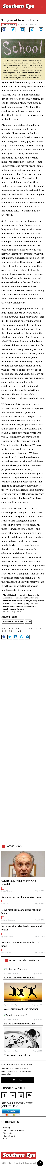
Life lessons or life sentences (19, 977)
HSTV (5, 1139)
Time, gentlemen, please (17, 1055)
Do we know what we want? (19, 1023)
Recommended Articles (23, 960)
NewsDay (6, 1128)
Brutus (28, 621)
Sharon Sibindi (8, 936)
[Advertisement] (23, 745)
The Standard (8, 1133)
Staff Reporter (8, 891)
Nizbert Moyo (7, 953)
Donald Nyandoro (9, 920)
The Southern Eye (9, 1136)
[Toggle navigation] (42, 7)
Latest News (13, 846)
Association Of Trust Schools (13, 621)
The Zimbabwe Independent (13, 1130)
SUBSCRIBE (17, 1080)
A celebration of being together (21, 1009)
